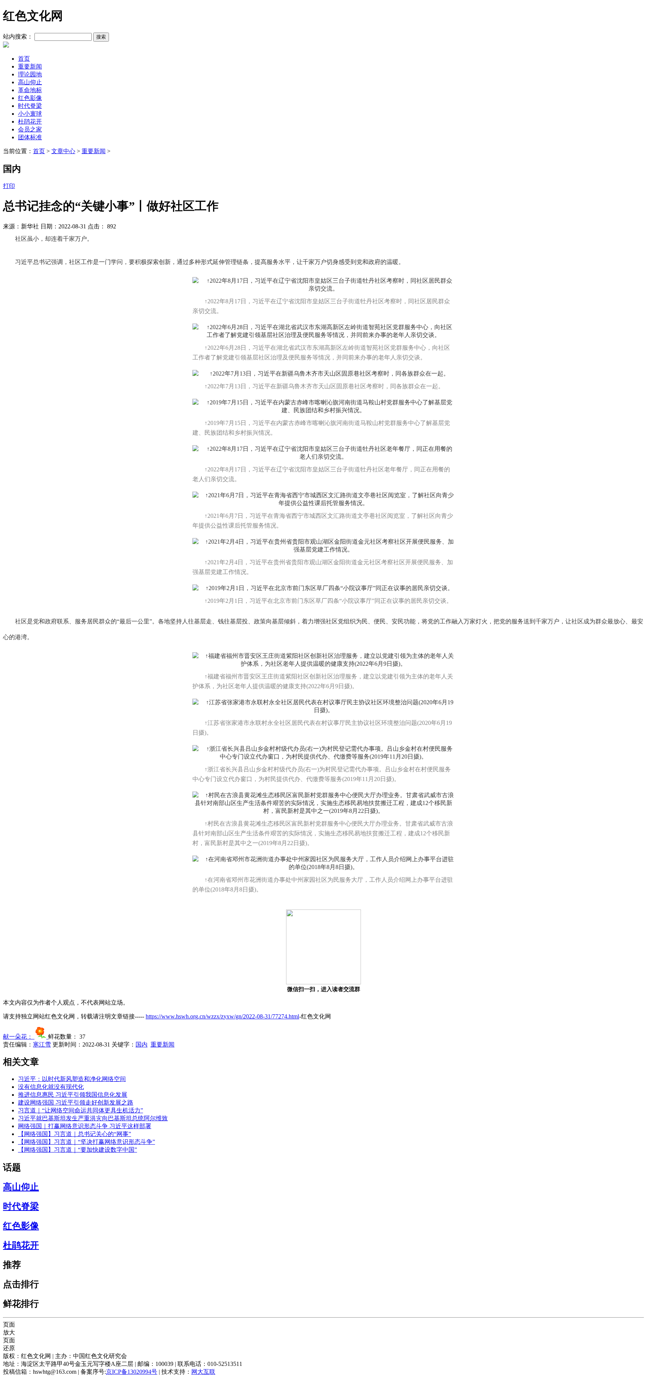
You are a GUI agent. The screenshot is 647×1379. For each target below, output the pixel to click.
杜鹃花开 (30, 121)
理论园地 (30, 74)
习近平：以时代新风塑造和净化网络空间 (72, 1079)
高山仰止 (30, 82)
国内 (142, 1044)
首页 (24, 58)
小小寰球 (30, 113)
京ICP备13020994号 (131, 1372)
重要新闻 (30, 66)
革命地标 (30, 90)
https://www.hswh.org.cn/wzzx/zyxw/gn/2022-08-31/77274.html (222, 1016)
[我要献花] (41, 1036)
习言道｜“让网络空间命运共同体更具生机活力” (80, 1110)
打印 (9, 186)
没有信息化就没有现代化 (51, 1087)
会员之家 (30, 129)
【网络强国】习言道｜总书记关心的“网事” (74, 1134)
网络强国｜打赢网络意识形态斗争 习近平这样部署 (84, 1126)
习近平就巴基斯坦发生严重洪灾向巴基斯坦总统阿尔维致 (93, 1118)
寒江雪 (42, 1044)
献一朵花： (18, 1036)
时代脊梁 (30, 106)
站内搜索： (18, 36)
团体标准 (30, 137)
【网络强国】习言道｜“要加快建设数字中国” (77, 1149)
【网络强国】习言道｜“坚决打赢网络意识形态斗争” (86, 1142)
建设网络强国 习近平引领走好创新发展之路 (75, 1102)
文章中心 (63, 151)
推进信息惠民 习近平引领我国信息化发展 (72, 1094)
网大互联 (203, 1372)
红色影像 (30, 98)
